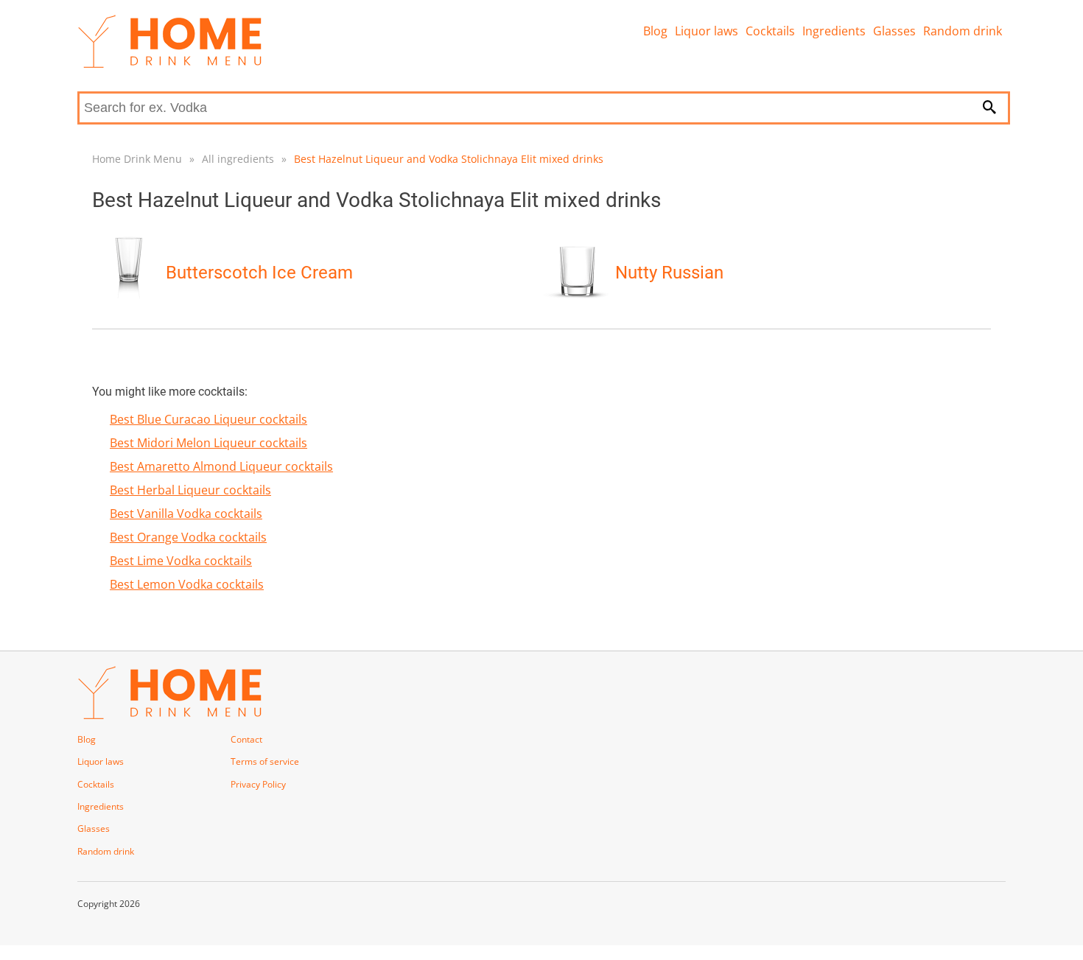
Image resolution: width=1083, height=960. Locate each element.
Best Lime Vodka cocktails (181, 561)
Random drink (962, 31)
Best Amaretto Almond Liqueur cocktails (221, 466)
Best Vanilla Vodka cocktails (186, 513)
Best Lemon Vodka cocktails (187, 584)
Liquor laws (706, 31)
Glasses (894, 31)
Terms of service (265, 761)
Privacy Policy (258, 784)
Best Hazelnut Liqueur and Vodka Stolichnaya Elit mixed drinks (448, 159)
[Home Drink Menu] (169, 64)
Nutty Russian (669, 272)
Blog (655, 31)
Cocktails (770, 31)
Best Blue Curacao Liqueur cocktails (208, 419)
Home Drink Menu (137, 159)
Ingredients (834, 31)
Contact (246, 739)
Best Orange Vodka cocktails (188, 537)
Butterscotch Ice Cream (259, 272)
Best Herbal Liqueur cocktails (190, 490)
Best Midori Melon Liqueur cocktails (208, 443)
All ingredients (238, 159)
